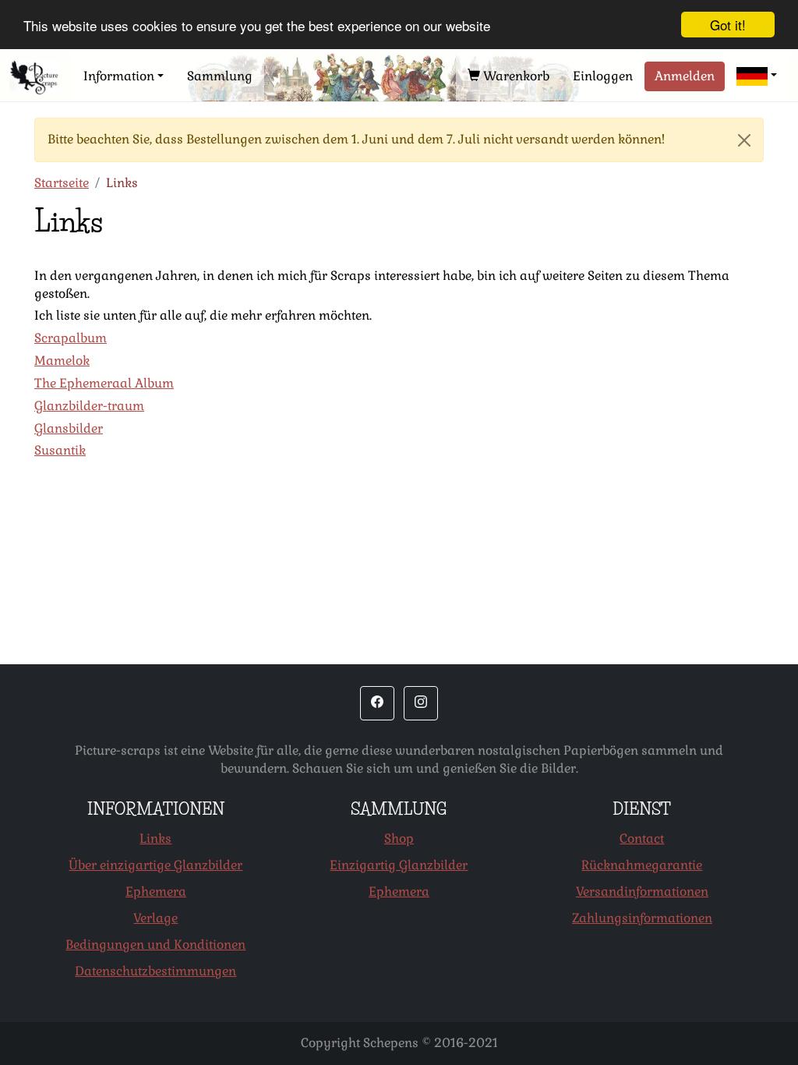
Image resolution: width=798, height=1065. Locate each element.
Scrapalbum (70, 338)
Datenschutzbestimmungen (155, 971)
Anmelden (685, 76)
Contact (642, 838)
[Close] (744, 140)
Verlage (155, 918)
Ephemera (155, 891)
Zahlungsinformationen (642, 918)
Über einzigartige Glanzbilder (155, 865)
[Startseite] (34, 77)
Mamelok (62, 360)
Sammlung (219, 76)
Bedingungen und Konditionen (155, 944)
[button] (757, 76)
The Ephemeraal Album (104, 383)
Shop (399, 838)
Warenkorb (514, 76)
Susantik (60, 450)
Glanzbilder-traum (89, 406)
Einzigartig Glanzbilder (399, 865)
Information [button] (118, 76)
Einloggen (603, 76)
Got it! (728, 24)
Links (155, 838)
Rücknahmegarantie (641, 865)
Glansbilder (68, 428)
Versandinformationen (642, 891)
